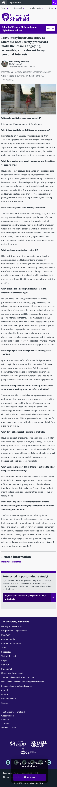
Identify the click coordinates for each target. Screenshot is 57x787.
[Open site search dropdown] (54, 2)
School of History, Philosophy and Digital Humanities (19, 29)
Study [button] (3, 8)
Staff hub (5, 664)
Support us (6, 651)
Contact (4, 703)
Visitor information (9, 656)
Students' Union (8, 698)
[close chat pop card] (45, 761)
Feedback (7, 773)
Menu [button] (49, 28)
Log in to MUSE (15, 2)
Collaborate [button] (35, 8)
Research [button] (18, 8)
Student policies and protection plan (17, 677)
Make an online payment (12, 673)
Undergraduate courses (11, 626)
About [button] (51, 8)
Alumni (4, 690)
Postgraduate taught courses (14, 630)
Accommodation (8, 639)
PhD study (5, 634)
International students (11, 643)
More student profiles (11, 561)
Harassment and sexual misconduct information (22, 681)
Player (4, 660)
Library (4, 694)
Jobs (3, 647)
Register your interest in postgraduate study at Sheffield (25, 597)
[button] (29, 777)
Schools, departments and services (16, 686)
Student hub (6, 668)
